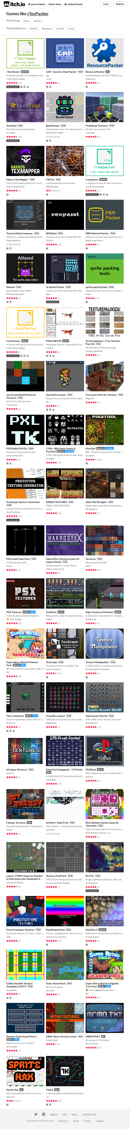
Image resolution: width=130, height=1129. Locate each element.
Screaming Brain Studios (98, 669)
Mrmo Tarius (92, 1043)
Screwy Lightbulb (94, 351)
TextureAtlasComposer (19, 233)
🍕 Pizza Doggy (13, 619)
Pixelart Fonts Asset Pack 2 (21, 1036)
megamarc (91, 78)
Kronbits (10, 132)
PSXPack (91, 769)
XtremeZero (92, 509)
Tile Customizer (15, 715)
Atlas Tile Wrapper (96, 501)
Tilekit (49, 1089)
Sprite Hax (12, 1089)
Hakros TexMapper (17, 179)
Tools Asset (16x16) (96, 715)
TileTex (50, 179)
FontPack (51, 612)
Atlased (10, 286)
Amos (9, 566)
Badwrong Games (94, 240)
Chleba (49, 348)
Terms (76, 1120)
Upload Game (75, 4)
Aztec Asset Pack (55, 983)
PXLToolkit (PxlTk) (16, 448)
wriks (48, 509)
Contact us (89, 1114)
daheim (89, 776)
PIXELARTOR (53, 340)
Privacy (87, 1120)
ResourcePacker (95, 71)
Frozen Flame (92, 936)
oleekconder (52, 1040)
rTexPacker (38, 13)
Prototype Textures (97, 125)
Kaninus (10, 1096)
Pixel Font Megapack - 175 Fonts (64, 769)
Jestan (9, 829)
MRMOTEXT (93, 1036)
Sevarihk (50, 990)
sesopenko (11, 990)
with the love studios (56, 936)
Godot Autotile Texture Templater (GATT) (19, 985)
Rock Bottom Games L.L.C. (98, 832)
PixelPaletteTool (55, 929)
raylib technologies (15, 78)
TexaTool (11, 125)
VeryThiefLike (13, 512)
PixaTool (90, 448)
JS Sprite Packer (55, 286)
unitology (90, 132)
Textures (91, 558)
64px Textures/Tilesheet (100, 612)
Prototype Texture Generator (23, 501)
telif (8, 936)
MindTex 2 (92, 929)
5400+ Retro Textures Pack (61, 1036)
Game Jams (54, 4)
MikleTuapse (52, 186)
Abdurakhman (13, 240)
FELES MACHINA (54, 132)
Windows (47, 28)
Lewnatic (50, 829)
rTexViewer (13, 71)
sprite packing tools (96, 286)
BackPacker (53, 125)
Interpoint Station (15, 882)
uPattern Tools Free (57, 822)
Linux (71, 28)
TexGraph (51, 662)
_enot (48, 78)
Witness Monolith (15, 294)
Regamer (90, 398)
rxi (47, 1096)
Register (120, 4)
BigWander (51, 723)
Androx (10, 773)
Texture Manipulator (97, 662)
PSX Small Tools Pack (18, 558)
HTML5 (33, 28)
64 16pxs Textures (16, 769)
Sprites (37, 20)
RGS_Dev (10, 723)
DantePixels (92, 723)
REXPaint (51, 233)
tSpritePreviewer (56, 394)
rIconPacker (13, 340)
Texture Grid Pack (56, 875)
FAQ (64, 1114)
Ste (47, 401)
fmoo (88, 294)
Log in (106, 4)
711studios (11, 404)
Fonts (26, 20)
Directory (63, 1120)
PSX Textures (14, 612)
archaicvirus (92, 883)
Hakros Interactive (15, 186)
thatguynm (91, 619)
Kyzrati (49, 240)
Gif (7, 672)
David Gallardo (53, 669)
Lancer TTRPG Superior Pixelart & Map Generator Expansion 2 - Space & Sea (24, 878)
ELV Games (11, 1046)
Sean (48, 294)
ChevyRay (51, 779)
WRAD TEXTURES (56, 501)
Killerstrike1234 (14, 455)
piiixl (88, 566)
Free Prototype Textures (20, 929)
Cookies (100, 1120)
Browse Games (36, 4)
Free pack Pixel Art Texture (101, 394)
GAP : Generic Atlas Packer (61, 71)
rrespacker (92, 179)
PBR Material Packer (97, 233)
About (54, 1114)
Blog (74, 1114)
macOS (60, 28)
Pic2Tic (90, 875)
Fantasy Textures (16, 822)
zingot (49, 619)
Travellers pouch (55, 715)
